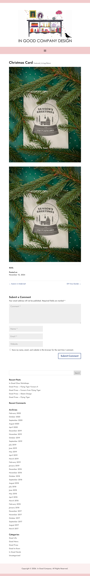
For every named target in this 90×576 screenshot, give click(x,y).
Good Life (13, 538)
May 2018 (13, 493)
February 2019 (15, 462)
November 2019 (15, 434)
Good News (13, 541)
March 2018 (14, 500)
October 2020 (14, 416)
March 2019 (14, 458)
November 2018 (15, 472)
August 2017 (14, 525)
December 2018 (15, 469)
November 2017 (15, 514)
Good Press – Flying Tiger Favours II (23, 386)
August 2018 (14, 483)
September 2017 (15, 521)
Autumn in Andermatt (17, 284)
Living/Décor (46, 63)
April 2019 (13, 455)
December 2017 (15, 511)
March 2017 (13, 528)
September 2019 (15, 441)
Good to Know (14, 548)
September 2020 (15, 420)
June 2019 (13, 448)
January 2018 (14, 507)
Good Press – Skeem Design (20, 393)
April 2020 (13, 427)
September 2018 (15, 479)
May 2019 (13, 451)
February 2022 (15, 413)
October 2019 (14, 437)
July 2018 (12, 486)
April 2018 (13, 497)
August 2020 (14, 423)
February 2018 (15, 504)
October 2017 (14, 518)
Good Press (13, 545)
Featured (37, 63)
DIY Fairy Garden (74, 284)
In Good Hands (15, 552)
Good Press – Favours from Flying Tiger (25, 390)
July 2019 (12, 444)
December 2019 (15, 430)
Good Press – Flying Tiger (19, 397)
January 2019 (14, 465)
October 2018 (14, 476)
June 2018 (13, 490)
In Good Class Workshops (19, 383)
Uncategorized (14, 555)
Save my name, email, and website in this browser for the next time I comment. (43, 350)
